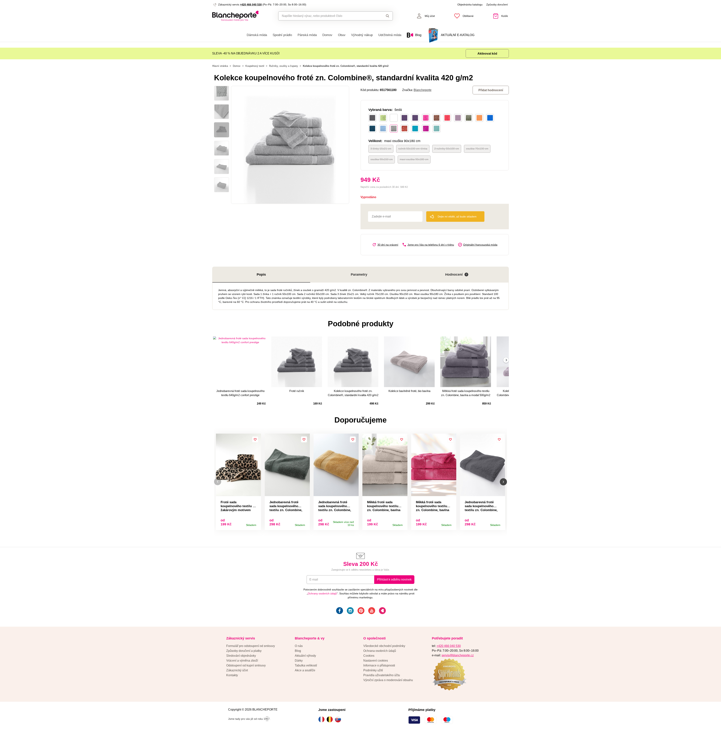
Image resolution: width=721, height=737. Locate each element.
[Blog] (382, 611)
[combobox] (327, 16)
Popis (261, 274)
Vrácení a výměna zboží (242, 660)
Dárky (299, 660)
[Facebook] (339, 611)
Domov (327, 35)
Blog (298, 650)
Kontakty (232, 675)
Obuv (341, 35)
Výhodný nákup (362, 35)
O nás (299, 646)
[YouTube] (371, 611)
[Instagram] (350, 611)
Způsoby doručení (497, 4)
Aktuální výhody (305, 655)
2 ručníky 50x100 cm (446, 148)
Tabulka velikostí (306, 665)
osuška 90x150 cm (381, 159)
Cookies (368, 655)
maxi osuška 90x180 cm (414, 159)
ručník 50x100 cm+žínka (412, 148)
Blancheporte (422, 90)
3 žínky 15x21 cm (380, 148)
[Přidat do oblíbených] (255, 439)
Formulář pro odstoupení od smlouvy (250, 646)
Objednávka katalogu (470, 4)
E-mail (313, 579)
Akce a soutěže (305, 670)
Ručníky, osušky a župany (283, 66)
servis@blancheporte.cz (458, 655)
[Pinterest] (361, 611)
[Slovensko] (339, 719)
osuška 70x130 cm (477, 148)
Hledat (383, 16)
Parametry (359, 274)
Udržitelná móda (389, 35)
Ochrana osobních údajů (379, 650)
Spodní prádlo (282, 35)
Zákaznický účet (237, 670)
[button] (217, 482)
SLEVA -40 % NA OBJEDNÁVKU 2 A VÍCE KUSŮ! (246, 53)
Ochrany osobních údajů (322, 593)
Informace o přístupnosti (379, 665)
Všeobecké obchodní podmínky (384, 646)
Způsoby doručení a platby (244, 650)
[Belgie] (331, 719)
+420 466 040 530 (251, 4)
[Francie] (322, 719)
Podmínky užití (373, 670)
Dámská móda (257, 35)
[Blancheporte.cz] (235, 16)
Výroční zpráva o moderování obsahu (388, 680)
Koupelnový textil (254, 66)
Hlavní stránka (220, 66)
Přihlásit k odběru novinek (394, 579)
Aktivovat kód (487, 53)
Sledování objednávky (241, 655)
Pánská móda (307, 35)
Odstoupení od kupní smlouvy (246, 665)
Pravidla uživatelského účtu (381, 675)
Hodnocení (456, 274)
